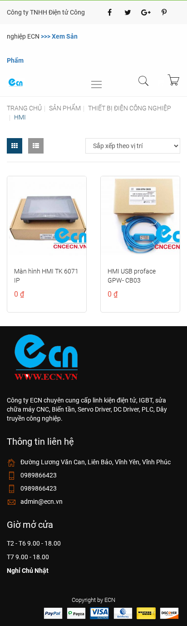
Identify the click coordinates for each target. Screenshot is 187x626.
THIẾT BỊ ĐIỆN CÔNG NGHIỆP (129, 108)
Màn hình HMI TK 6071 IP (46, 276)
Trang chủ (24, 108)
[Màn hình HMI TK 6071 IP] (46, 215)
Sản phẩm (65, 108)
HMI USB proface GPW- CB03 (132, 276)
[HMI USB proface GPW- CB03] (140, 215)
